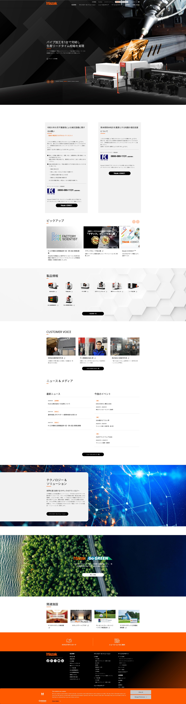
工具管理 (97, 671)
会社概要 (120, 680)
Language (133, 1)
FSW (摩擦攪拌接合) (74, 672)
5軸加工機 (72, 659)
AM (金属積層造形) (74, 670)
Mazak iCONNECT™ (123, 672)
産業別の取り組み (74, 677)
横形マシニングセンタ (75, 665)
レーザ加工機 (73, 668)
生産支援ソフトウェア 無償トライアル (104, 675)
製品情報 (73, 5)
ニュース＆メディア (103, 5)
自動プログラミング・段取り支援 (102, 661)
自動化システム (73, 674)
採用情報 (94, 2)
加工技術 (97, 663)
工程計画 (97, 669)
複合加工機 (72, 656)
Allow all (141, 692)
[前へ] (48, 81)
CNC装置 (97, 658)
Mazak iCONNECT (120, 2)
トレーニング (121, 667)
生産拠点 (120, 685)
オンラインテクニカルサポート (126, 661)
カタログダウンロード (75, 679)
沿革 (119, 682)
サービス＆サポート (117, 5)
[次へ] (52, 81)
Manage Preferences (140, 697)
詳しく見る (93, 575)
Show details (55, 701)
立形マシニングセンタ (75, 663)
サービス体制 (121, 656)
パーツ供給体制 (122, 665)
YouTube (100, 2)
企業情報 (127, 5)
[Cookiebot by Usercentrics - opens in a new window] (42, 701)
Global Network (139, 2)
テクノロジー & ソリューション (87, 5)
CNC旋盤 (72, 661)
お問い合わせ (136, 5)
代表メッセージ (121, 678)
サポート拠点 (121, 669)
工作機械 (96, 656)
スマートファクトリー (100, 673)
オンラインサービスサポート (126, 658)
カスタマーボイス (108, 2)
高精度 (96, 665)
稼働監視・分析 (98, 667)
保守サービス (122, 663)
